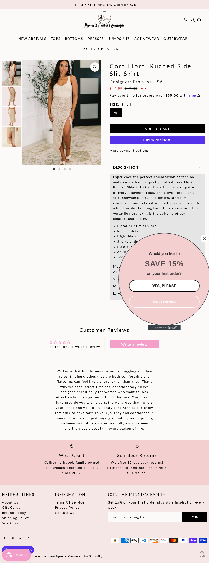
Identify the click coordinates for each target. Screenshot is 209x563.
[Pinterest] (20, 538)
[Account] (193, 20)
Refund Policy (14, 513)
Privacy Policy (67, 507)
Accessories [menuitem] (96, 49)
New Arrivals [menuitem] (32, 38)
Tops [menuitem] (56, 38)
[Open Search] (186, 19)
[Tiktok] (28, 538)
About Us (10, 502)
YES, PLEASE (161, 286)
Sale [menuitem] (118, 49)
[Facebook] (5, 538)
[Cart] (199, 19)
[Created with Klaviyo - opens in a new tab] (161, 327)
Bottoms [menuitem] (74, 38)
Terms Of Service (69, 502)
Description (125, 167)
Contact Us (64, 513)
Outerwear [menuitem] (175, 38)
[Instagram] (12, 538)
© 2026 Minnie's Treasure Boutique (32, 556)
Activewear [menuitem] (146, 38)
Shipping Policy (15, 518)
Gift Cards (11, 507)
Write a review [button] (134, 344)
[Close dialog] (201, 239)
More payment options (129, 150)
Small (116, 113)
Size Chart (11, 523)
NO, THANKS (161, 301)
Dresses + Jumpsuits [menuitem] (108, 38)
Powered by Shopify (85, 556)
